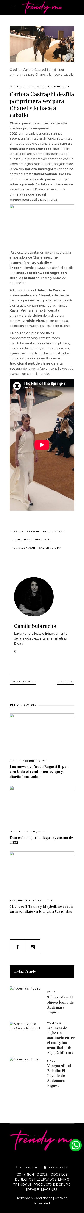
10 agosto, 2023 (33, 831)
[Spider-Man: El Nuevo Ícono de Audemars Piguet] (26, 1002)
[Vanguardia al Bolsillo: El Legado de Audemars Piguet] (26, 1073)
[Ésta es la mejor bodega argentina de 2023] (42, 806)
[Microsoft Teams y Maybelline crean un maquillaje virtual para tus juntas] (42, 872)
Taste (13, 831)
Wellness (54, 1023)
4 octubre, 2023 (34, 761)
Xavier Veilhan (50, 548)
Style (14, 761)
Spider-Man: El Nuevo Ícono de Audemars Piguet (60, 1004)
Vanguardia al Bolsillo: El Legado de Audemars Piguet (59, 1075)
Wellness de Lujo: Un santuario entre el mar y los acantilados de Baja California (61, 1040)
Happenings (18, 900)
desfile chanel (54, 531)
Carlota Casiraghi (25, 531)
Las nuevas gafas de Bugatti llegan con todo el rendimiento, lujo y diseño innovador (39, 771)
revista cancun (23, 548)
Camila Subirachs (53, 86)
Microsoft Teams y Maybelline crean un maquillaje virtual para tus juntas (41, 909)
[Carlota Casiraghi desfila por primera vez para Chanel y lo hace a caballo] (42, 596)
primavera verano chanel (32, 539)
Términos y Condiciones (34, 1198)
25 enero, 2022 (20, 86)
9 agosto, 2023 (42, 900)
